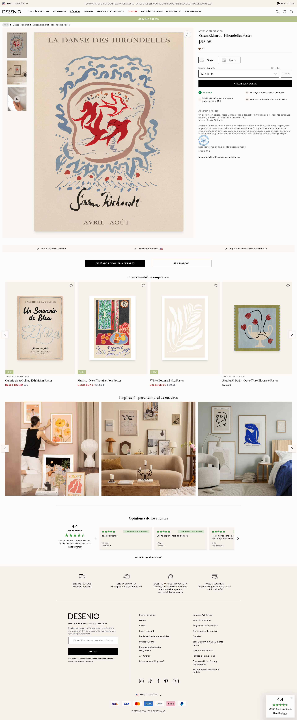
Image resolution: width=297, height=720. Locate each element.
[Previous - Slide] (5, 334)
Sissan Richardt (21, 25)
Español (20, 3)
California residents (203, 650)
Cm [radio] (273, 68)
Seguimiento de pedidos (205, 625)
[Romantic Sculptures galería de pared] (148, 449)
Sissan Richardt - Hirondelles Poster (51, 25)
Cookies (197, 636)
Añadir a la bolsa (245, 83)
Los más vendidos (38, 11)
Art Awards (145, 656)
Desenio (157, 711)
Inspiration (173, 11)
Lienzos (88, 11)
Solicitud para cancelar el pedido (206, 671)
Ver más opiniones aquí (148, 557)
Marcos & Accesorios (110, 11)
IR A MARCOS (181, 263)
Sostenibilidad (146, 631)
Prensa (142, 620)
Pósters (75, 11)
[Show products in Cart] (291, 11)
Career (142, 625)
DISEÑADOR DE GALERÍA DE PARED (115, 263)
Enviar (93, 651)
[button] (286, 74)
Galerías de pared (152, 11)
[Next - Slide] (292, 334)
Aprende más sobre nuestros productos (219, 157)
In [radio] (278, 68)
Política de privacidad (99, 658)
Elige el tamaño (206, 68)
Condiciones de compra (205, 631)
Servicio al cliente (202, 620)
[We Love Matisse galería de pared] (245, 449)
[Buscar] (277, 11)
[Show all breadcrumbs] (5, 24)
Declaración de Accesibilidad (154, 636)
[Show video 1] (17, 99)
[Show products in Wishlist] (284, 11)
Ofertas (133, 11)
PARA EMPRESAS (193, 11)
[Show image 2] (17, 72)
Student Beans (147, 641)
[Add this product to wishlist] (187, 34)
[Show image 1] (17, 45)
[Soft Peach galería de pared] (52, 449)
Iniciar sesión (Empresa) (151, 661)
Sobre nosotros (147, 615)
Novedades (59, 11)
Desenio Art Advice (203, 615)
